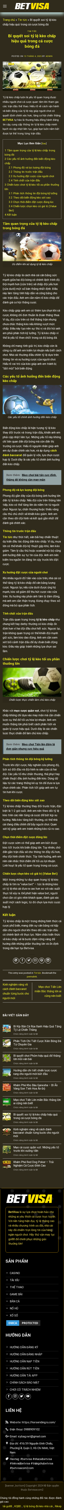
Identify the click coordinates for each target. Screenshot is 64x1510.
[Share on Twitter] (29, 960)
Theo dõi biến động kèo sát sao (30, 197)
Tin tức (22, 20)
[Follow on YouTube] (28, 1396)
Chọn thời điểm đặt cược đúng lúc (31, 202)
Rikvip (58, 1506)
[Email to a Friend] (35, 960)
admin (49, 56)
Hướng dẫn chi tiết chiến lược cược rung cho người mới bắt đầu (35, 1072)
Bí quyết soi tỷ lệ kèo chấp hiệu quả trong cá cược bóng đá (35, 1116)
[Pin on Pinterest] (42, 960)
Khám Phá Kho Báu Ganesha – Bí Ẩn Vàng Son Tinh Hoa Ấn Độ (35, 1087)
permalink (32, 976)
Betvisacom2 (35, 1489)
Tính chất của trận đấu (24, 180)
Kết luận (11, 214)
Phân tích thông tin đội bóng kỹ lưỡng (33, 193)
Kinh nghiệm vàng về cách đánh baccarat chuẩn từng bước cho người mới (36, 1133)
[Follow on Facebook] (9, 1396)
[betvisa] (32, 6)
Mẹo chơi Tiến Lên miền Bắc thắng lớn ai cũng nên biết (48, 991)
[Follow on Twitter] (22, 1396)
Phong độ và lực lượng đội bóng (30, 167)
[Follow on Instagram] (15, 1396)
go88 (11, 1239)
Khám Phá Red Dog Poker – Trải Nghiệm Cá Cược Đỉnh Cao (33, 1163)
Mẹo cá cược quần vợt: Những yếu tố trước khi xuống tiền (36, 1149)
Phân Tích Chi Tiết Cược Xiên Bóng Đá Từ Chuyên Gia (37, 1042)
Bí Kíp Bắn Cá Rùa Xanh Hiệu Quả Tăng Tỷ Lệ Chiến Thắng (37, 1028)
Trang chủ (9, 20)
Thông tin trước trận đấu (25, 171)
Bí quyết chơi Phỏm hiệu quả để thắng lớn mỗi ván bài (36, 1057)
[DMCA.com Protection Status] (23, 1322)
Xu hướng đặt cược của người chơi (31, 176)
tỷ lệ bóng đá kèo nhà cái (38, 1506)
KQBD (17, 1506)
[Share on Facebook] (22, 960)
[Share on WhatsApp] (16, 960)
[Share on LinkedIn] (48, 960)
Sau (44, 143)
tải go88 (7, 1506)
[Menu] (5, 6)
